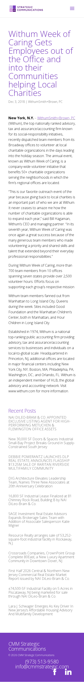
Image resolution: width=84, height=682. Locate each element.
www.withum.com (21, 391)
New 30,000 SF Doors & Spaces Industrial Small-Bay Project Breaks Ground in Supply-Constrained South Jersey (41, 443)
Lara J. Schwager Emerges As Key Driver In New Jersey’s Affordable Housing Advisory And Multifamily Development (40, 610)
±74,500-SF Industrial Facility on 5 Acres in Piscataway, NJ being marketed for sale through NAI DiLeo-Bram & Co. (40, 592)
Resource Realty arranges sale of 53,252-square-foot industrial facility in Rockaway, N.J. (40, 539)
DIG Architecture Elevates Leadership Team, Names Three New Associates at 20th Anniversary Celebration (38, 482)
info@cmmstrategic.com (42, 666)
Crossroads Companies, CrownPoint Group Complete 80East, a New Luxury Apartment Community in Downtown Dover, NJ (41, 557)
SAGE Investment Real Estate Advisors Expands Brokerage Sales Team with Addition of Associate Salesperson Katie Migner (39, 519)
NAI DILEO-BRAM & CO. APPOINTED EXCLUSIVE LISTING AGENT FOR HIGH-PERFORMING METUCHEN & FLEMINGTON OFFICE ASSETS (39, 423)
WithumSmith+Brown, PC (45, 102)
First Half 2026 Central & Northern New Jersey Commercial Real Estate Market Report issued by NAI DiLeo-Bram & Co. (39, 574)
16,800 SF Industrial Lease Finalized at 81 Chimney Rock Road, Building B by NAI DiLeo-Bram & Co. (40, 500)
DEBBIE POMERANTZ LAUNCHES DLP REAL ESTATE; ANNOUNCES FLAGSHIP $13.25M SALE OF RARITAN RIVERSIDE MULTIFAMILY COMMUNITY (39, 462)
